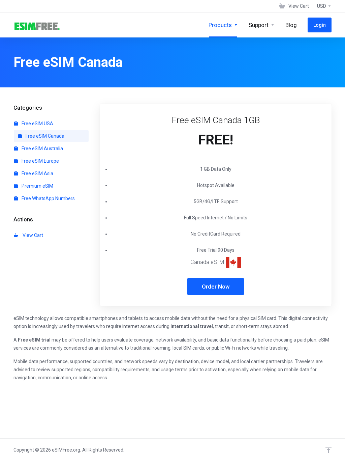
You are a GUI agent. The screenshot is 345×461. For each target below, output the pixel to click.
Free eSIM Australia (42, 148)
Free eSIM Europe (40, 161)
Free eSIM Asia (37, 173)
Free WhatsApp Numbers (48, 198)
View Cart (32, 235)
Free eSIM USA (37, 123)
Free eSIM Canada (44, 136)
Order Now (216, 286)
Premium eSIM (37, 186)
